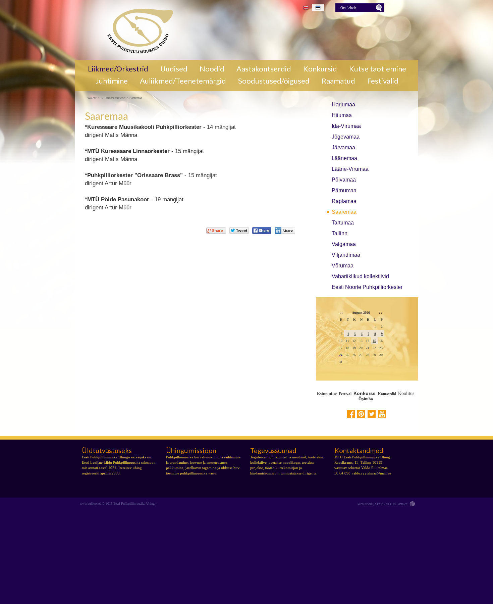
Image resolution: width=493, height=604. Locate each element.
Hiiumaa (342, 115)
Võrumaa (342, 265)
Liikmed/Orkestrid (118, 68)
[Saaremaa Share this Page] (285, 230)
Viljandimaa (346, 255)
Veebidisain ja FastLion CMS (377, 504)
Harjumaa (343, 104)
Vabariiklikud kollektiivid (360, 276)
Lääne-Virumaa (350, 169)
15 (374, 341)
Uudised (173, 68)
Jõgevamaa (346, 137)
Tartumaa (343, 222)
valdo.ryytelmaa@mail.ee (371, 473)
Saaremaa (344, 212)
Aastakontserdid (263, 68)
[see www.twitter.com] (372, 414)
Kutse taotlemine (377, 68)
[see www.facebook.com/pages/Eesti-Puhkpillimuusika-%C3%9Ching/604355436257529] (351, 414)
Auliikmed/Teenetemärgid (183, 81)
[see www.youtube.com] (382, 414)
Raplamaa (344, 201)
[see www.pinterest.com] (361, 414)
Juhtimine (112, 81)
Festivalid (382, 81)
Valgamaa (344, 244)
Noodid (212, 68)
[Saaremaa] (138, 30)
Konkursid (320, 68)
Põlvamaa (344, 180)
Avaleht (92, 98)
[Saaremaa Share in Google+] (216, 230)
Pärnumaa (344, 190)
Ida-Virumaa (346, 126)
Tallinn (339, 233)
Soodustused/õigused (274, 81)
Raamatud (338, 81)
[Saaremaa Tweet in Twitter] (239, 230)
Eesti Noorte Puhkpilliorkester (367, 287)
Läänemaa (344, 158)
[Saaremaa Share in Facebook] (261, 230)
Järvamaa (343, 147)
